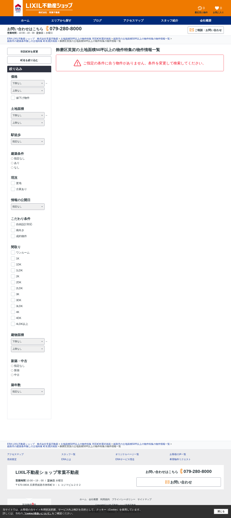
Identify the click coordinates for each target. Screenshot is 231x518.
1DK (18, 264)
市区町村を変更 (29, 51)
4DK (18, 317)
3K (17, 294)
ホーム (25, 20)
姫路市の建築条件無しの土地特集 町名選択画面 (32, 41)
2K (17, 276)
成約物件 (21, 236)
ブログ (97, 20)
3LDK (19, 306)
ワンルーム (23, 252)
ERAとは (66, 459)
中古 (16, 374)
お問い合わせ (181, 482)
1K (17, 258)
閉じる (221, 511)
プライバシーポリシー (123, 499)
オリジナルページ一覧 (127, 454)
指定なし (19, 158)
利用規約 (105, 499)
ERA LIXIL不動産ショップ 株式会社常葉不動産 (32, 38)
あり (16, 162)
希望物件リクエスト (180, 459)
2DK (18, 282)
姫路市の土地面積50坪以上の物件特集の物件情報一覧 (141, 38)
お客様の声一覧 (178, 454)
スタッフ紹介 (169, 20)
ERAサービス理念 (125, 459)
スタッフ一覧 (68, 454)
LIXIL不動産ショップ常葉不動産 (47, 472)
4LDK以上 (22, 323)
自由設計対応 (24, 224)
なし (16, 167)
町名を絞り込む (29, 60)
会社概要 (206, 20)
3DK (18, 300)
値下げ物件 (23, 97)
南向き (20, 230)
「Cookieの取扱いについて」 (37, 513)
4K (17, 312)
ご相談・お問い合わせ (208, 30)
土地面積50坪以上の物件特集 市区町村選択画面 (86, 38)
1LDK (19, 270)
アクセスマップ (15, 454)
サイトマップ (145, 499)
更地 (18, 183)
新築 (16, 370)
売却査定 (12, 459)
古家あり (21, 189)
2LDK (19, 288)
